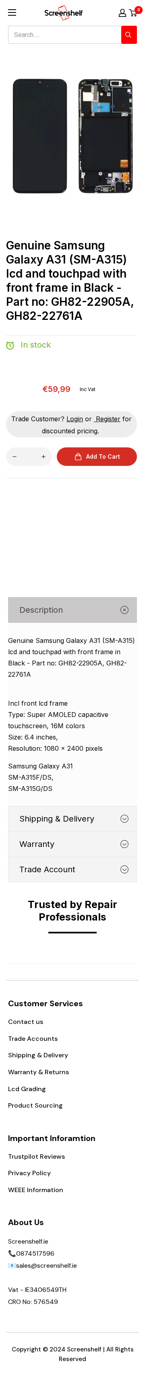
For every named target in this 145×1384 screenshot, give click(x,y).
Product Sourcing (35, 1105)
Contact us (25, 1021)
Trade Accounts (33, 1038)
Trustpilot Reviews (36, 1156)
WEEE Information (35, 1190)
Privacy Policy (29, 1173)
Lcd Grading (27, 1089)
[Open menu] (12, 12)
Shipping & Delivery (38, 1055)
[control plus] (43, 456)
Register (108, 419)
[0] (133, 13)
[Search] (129, 35)
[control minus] (14, 456)
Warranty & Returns (38, 1072)
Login (74, 419)
